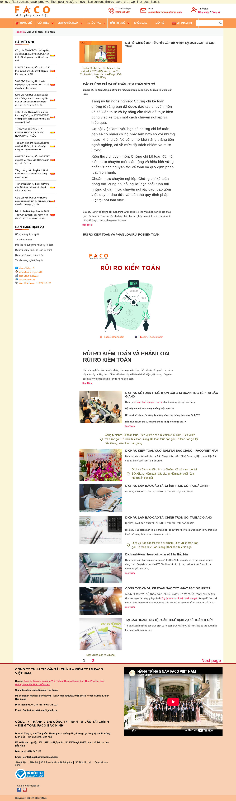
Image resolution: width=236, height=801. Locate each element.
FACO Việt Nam (39, 798)
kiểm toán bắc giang (131, 443)
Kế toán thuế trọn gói (162, 439)
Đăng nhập (203, 12)
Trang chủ (20, 32)
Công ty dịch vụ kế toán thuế (121, 435)
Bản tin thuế (117, 23)
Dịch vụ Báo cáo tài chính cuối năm (160, 435)
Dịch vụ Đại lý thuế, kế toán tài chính (33, 250)
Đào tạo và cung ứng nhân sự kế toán (34, 244)
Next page (211, 660)
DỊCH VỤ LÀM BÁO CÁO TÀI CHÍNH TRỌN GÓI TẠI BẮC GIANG (168, 517)
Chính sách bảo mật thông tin (56, 762)
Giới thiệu (43, 23)
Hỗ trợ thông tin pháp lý (27, 234)
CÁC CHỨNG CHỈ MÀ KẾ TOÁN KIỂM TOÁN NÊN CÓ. (119, 84)
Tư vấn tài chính (23, 239)
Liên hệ (34, 762)
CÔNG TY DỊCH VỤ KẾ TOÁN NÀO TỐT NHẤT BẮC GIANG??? (167, 588)
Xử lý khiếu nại (83, 762)
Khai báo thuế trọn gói (179, 547)
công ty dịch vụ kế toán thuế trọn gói (179, 598)
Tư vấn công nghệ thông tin (29, 260)
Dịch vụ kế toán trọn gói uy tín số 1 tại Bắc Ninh (157, 554)
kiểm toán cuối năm (182, 473)
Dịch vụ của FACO (68, 23)
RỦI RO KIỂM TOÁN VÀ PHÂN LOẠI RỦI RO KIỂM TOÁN (121, 234)
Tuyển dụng (141, 23)
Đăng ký (216, 12)
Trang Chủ (26, 23)
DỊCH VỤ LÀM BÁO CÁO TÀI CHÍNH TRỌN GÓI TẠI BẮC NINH (167, 485)
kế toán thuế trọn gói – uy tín (148, 402)
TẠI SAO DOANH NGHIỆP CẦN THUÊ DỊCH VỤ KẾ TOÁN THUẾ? (169, 620)
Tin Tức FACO (94, 23)
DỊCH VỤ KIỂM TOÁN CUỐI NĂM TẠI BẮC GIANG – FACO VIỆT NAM (171, 450)
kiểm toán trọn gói (142, 477)
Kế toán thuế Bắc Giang (135, 439)
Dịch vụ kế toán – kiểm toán (29, 255)
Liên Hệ (159, 23)
